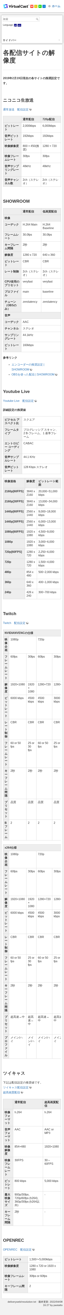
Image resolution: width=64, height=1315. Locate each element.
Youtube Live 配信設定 (18, 400)
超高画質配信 (11, 1092)
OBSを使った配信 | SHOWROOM (33, 374)
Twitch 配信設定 (14, 622)
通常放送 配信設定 (16, 109)
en (19, 25)
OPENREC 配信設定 (17, 1249)
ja (15, 25)
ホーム (56, 6)
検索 (37, 19)
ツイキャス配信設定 (16, 1087)
